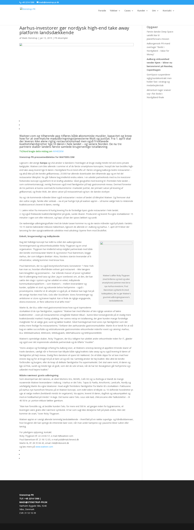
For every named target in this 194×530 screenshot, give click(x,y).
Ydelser (113, 11)
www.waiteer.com (44, 446)
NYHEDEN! (58, 151)
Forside (102, 11)
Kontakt (167, 11)
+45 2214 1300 (28, 2)
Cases (127, 11)
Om (154, 11)
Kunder (141, 11)
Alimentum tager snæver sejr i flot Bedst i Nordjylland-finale (159, 94)
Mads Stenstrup (29, 38)
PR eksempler (61, 38)
